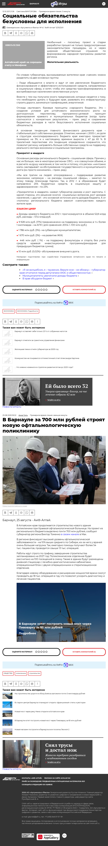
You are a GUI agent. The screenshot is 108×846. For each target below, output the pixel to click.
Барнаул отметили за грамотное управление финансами (40, 340)
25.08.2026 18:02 (9, 415)
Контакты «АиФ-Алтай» (32, 778)
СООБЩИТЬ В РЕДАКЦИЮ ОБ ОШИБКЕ (37, 785)
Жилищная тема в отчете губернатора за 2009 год (36, 349)
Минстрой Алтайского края (15, 506)
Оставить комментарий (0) (84, 290)
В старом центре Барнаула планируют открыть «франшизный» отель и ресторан (50, 702)
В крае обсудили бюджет (37, 278)
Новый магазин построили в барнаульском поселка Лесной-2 (42, 729)
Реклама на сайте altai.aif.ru (57, 778)
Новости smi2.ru (12, 406)
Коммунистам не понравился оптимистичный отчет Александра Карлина (47, 358)
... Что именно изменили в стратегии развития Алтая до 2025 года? (44, 367)
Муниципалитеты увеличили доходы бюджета (49, 275)
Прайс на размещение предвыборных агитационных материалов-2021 (53, 781)
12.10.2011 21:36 (8, 11)
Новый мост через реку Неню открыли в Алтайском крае (39, 711)
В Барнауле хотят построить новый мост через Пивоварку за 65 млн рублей (55, 625)
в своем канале (70, 534)
